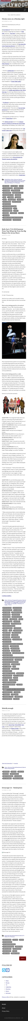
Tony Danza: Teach (8, 696)
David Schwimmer (16, 623)
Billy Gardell (6, 612)
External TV (20, 180)
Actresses (16, 179)
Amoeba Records (7, 610)
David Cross (6, 623)
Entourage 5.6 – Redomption (12, 788)
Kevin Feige (20, 199)
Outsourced (6, 668)
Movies (22, 181)
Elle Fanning (6, 190)
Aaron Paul (11, 724)
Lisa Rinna (5, 646)
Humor (9, 768)
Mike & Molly (18, 659)
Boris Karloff (15, 614)
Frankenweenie (16, 190)
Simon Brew (9, 118)
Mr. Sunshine (6, 664)
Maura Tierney (7, 653)
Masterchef (6, 650)
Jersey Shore (6, 637)
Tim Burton (6, 102)
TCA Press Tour (22, 602)
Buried (21, 186)
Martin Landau (17, 201)
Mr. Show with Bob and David (10, 662)
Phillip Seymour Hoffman (9, 206)
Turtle (15, 951)
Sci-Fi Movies (10, 182)
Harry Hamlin (6, 632)
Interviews (23, 601)
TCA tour (19, 684)
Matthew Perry (16, 650)
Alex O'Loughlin (18, 607)
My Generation (16, 664)
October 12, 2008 (6, 790)
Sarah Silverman (7, 208)
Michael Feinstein (7, 655)
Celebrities (8, 987)
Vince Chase (6, 953)
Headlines (18, 195)
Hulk (4, 197)
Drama (21, 939)
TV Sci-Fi (10, 604)
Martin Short (6, 204)
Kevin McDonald (17, 639)
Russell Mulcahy (7, 675)
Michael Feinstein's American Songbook (13, 657)
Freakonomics (7, 192)
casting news (10, 70)
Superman (5, 213)
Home (7, 980)
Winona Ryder (17, 219)
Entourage (7, 935)
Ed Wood (13, 771)
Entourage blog (7, 942)
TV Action (8, 603)
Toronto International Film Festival (12, 217)
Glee (10, 630)
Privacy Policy (5, 1011)
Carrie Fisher (13, 619)
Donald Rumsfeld (7, 628)
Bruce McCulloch (17, 616)
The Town (12, 33)
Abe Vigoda (6, 186)
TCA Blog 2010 (15, 602)
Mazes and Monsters (18, 653)
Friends (5, 630)
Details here (22, 175)
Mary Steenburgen (8, 776)
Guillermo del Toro (8, 195)
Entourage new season (9, 944)
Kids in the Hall (7, 641)
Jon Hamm (18, 197)
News (6, 182)
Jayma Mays (15, 634)
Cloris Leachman (7, 621)
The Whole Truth (7, 692)
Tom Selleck (6, 694)
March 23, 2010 (6, 710)
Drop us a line (5, 997)
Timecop (21, 213)
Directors (8, 989)
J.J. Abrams (10, 197)
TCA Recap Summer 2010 (9, 684)
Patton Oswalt (14, 728)
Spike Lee (5, 680)
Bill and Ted (14, 186)
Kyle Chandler (7, 201)
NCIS (14, 666)
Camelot (5, 619)
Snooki (16, 677)
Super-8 (16, 210)
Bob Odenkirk (6, 614)
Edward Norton (19, 188)
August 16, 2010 (6, 235)
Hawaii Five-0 (6, 634)
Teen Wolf (6, 686)
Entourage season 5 (8, 946)
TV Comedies (14, 603)
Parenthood (15, 668)
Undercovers (18, 696)
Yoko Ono (16, 698)
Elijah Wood (17, 628)
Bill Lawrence (17, 610)
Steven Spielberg (7, 210)
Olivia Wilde (18, 724)
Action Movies (8, 179)
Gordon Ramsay (18, 630)
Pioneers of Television (9, 673)
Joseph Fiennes (15, 637)
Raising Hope (20, 673)
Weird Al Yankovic (18, 778)
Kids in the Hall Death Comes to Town (12, 644)
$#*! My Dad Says (7, 607)
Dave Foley (17, 621)
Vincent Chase (15, 953)
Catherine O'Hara (7, 188)
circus (21, 619)
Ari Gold (15, 939)
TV (13, 182)
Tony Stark (6, 215)
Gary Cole (20, 771)
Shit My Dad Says (7, 677)
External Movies (14, 180)
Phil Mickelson (17, 948)
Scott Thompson (18, 675)
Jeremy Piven (19, 946)
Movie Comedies (10, 181)
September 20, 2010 (7, 21)
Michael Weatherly (8, 659)
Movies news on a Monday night (13, 19)
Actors (12, 179)
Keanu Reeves (12, 199)
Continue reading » (6, 595)
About (3, 1008)
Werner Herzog (7, 219)
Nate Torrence (7, 666)
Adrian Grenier (7, 939)
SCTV (15, 208)
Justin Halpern (7, 639)
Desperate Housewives (17, 600)
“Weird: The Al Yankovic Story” (7, 763)
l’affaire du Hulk (9, 121)
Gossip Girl (18, 601)
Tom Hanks (17, 692)
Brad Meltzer (6, 616)
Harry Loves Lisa (17, 632)
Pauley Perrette (7, 671)
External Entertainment (17, 767)
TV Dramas (17, 182)
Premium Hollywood (14, 1018)
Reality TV (9, 602)
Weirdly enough (7, 708)
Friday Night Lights (16, 81)
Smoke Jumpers (7, 951)
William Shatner (7, 698)
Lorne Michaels (14, 646)
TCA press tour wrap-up (9, 682)
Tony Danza (15, 694)
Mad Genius (6, 648)
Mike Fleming (5, 63)
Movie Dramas (17, 181)
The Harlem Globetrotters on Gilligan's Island (13, 689)
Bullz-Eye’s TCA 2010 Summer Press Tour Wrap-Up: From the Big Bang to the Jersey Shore (14, 231)
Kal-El (4, 199)
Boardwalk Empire (17, 612)
